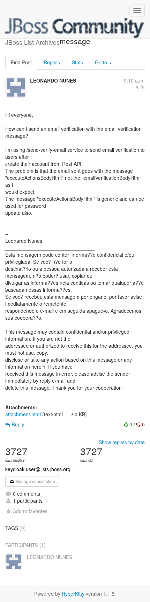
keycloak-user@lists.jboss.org (37, 469)
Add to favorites (30, 511)
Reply (17, 424)
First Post (21, 62)
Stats (77, 62)
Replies (52, 62)
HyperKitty (73, 593)
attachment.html (23, 414)
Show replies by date (122, 442)
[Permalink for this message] (143, 87)
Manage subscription (34, 481)
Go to (101, 62)
